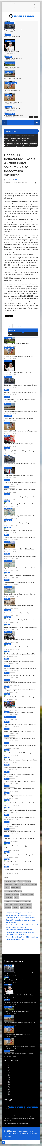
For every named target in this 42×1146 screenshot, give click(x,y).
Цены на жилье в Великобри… (13, 102)
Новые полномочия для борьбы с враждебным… (21, 620)
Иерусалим (8, 904)
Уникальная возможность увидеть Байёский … (19, 605)
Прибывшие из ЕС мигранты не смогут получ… (20, 707)
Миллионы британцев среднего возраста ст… (20, 523)
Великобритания (11, 83)
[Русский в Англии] (21, 16)
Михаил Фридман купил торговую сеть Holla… (20, 731)
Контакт (16, 3)
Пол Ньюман (9, 898)
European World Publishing (13, 891)
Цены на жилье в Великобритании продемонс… (20, 431)
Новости (8, 56)
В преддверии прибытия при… (13, 115)
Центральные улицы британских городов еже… (20, 855)
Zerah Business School (21, 884)
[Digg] (9, 1087)
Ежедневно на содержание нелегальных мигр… (20, 385)
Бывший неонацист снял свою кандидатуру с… (20, 530)
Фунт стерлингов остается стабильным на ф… (20, 568)
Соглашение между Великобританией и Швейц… (20, 556)
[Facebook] (31, 4)
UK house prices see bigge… (12, 90)
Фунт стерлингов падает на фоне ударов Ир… (20, 516)
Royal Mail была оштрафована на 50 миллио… (20, 862)
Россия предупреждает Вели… (13, 78)
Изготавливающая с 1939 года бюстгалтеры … (20, 774)
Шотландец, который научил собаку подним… (20, 661)
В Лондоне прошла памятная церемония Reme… (18, 847)
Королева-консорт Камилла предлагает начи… (20, 399)
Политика (9, 72)
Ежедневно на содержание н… (13, 30)
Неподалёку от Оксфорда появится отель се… (20, 803)
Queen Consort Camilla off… (12, 51)
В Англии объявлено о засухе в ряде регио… (19, 549)
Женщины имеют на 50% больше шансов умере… (18, 870)
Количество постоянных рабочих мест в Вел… (20, 640)
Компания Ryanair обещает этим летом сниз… (20, 831)
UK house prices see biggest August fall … (18, 356)
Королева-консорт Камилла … (13, 58)
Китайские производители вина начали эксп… (20, 796)
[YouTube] (9, 1075)
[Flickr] (9, 1082)
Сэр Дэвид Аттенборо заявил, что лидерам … (19, 647)
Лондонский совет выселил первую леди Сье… (20, 537)
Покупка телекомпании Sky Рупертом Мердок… (20, 824)
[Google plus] (31, 7)
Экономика (9, 22)
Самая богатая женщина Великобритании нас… (20, 760)
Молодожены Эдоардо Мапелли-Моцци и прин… (21, 668)
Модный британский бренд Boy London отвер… (20, 675)
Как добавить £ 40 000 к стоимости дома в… (19, 712)
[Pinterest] (34, 7)
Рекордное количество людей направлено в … (20, 497)
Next (37, 117)
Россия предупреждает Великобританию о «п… (20, 411)
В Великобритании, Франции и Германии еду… (20, 724)
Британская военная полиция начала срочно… (20, 627)
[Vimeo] (9, 1092)
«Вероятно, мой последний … (13, 108)
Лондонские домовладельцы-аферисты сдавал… (21, 738)
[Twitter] (34, 4)
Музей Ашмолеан (26, 907)
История (7, 598)
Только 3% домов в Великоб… (13, 36)
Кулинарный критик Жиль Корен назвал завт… (20, 788)
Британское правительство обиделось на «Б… (20, 767)
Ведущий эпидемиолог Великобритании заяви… (20, 682)
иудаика (15, 907)
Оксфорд (8, 907)
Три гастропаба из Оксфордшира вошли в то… (20, 654)
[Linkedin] (9, 1077)
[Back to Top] (3, 1142)
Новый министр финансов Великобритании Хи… (20, 475)
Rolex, (17, 898)
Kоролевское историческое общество (18, 901)
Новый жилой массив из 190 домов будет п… (20, 753)
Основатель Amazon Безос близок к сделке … (19, 444)
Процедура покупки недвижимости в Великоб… (20, 690)
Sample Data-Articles (10, 716)
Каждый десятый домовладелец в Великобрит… (20, 490)
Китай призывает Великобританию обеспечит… (20, 582)
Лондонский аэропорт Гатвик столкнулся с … (19, 504)
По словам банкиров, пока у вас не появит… (19, 839)
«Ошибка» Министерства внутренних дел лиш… (20, 463)
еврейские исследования (22, 904)
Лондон (7, 501)
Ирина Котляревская (12, 894)
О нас (13, 3)
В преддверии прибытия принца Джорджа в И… (20, 418)
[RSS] (8, 1065)
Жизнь (8, 35)
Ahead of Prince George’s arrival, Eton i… (18, 344)
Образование (10, 41)
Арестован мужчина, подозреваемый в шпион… (20, 482)
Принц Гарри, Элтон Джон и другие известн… (19, 575)
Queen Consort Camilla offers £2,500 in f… (18, 372)
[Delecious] (9, 1094)
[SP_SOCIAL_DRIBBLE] (32, 9)
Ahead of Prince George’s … (12, 67)
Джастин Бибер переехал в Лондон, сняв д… (19, 697)
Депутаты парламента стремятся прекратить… (20, 613)
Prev (32, 117)
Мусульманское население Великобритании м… (20, 746)
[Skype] (9, 1089)
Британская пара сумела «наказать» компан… (20, 781)
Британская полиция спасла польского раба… (20, 817)
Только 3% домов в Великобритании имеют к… (20, 392)
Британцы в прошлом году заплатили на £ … (19, 594)
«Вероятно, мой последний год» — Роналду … (20, 451)
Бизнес (6, 579)
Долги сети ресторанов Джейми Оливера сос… (20, 810)
